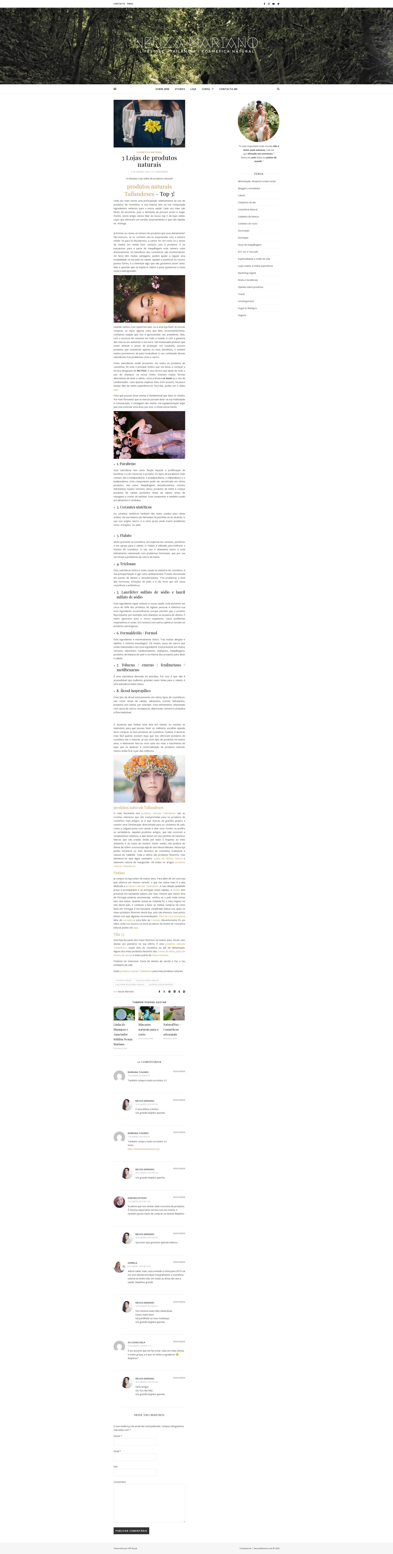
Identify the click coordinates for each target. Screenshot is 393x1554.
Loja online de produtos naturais (130, 984)
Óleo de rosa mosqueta (172, 916)
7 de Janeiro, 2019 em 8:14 (139, 1075)
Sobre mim (162, 88)
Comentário (120, 1481)
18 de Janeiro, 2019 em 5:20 (146, 1104)
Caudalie (155, 920)
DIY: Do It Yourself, (248, 251)
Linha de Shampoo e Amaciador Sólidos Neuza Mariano (123, 1034)
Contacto (119, 3)
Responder (179, 1071)
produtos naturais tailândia (161, 984)
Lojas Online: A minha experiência (255, 265)
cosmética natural (123, 980)
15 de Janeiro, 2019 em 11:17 (139, 1346)
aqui (116, 389)
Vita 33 (119, 934)
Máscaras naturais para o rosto (148, 1029)
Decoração (243, 230)
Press (130, 3)
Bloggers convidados (249, 188)
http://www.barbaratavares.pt (144, 1148)
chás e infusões (160, 955)
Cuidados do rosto (247, 223)
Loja (193, 88)
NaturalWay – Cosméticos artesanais (172, 1029)
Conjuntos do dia (247, 202)
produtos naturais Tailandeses (148, 190)
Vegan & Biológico (247, 308)
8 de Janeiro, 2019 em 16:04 (139, 1266)
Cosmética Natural (149, 152)
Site (116, 1466)
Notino (119, 872)
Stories (180, 88)
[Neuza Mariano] (196, 46)
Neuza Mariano (126, 991)
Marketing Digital (247, 272)
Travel (241, 294)
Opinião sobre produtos (250, 286)
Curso (206, 88)
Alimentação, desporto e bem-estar (257, 181)
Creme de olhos (166, 951)
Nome (118, 1436)
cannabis (127, 920)
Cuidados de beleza (248, 216)
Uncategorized (246, 301)
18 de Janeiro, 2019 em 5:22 (146, 1382)
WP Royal (132, 1548)
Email (117, 1451)
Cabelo (241, 195)
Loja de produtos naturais (147, 980)
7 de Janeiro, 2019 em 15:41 (139, 1201)
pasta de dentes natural (168, 858)
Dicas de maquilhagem (250, 244)
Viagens (242, 315)
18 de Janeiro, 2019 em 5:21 (146, 1237)
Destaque (243, 237)
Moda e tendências (248, 279)
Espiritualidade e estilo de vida (254, 258)
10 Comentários (160, 171)
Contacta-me (228, 88)
